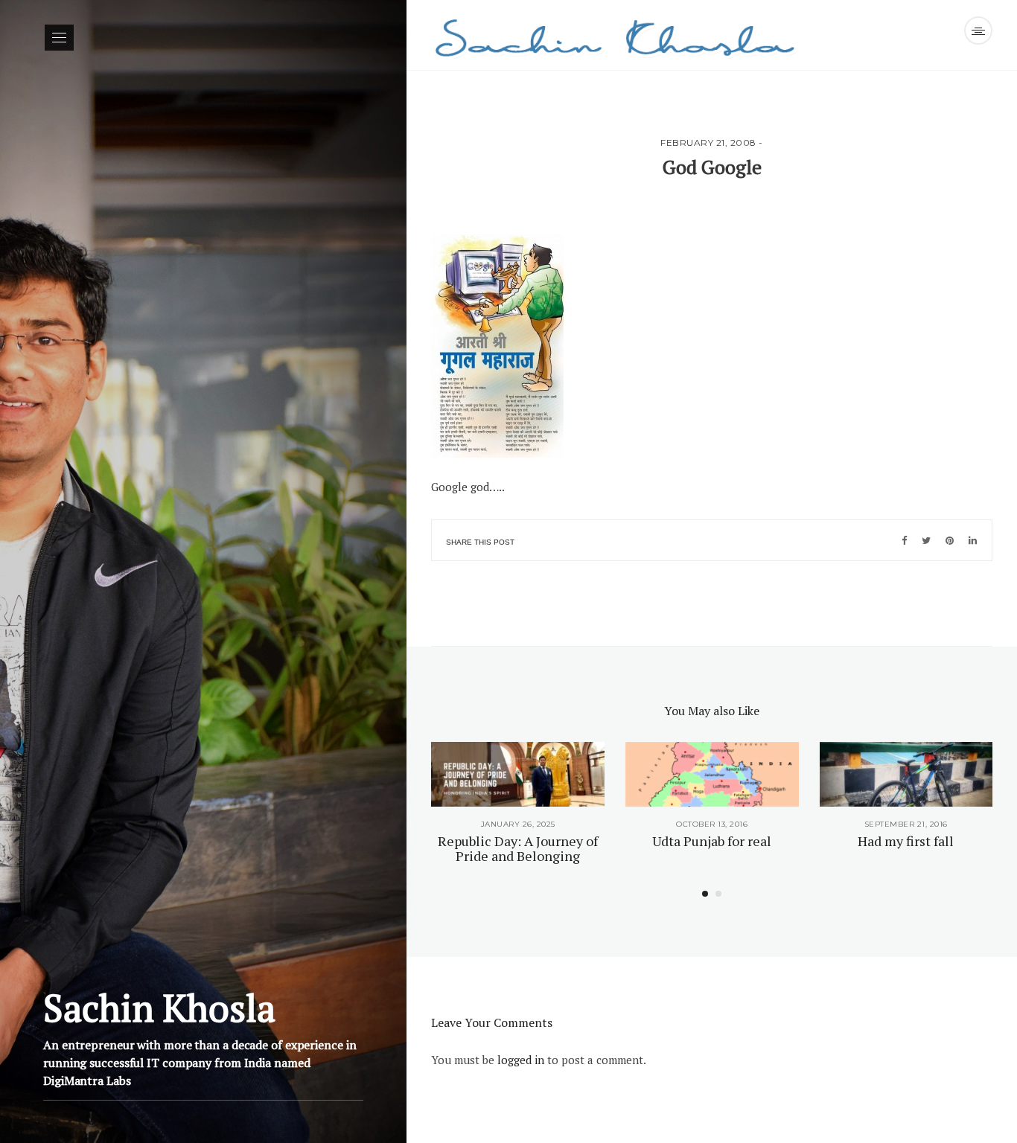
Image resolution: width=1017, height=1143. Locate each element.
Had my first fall (906, 841)
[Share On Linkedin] (973, 540)
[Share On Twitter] (926, 540)
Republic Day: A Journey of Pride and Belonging (518, 848)
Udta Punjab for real (711, 841)
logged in (520, 1059)
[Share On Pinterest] (950, 540)
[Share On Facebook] (904, 540)
